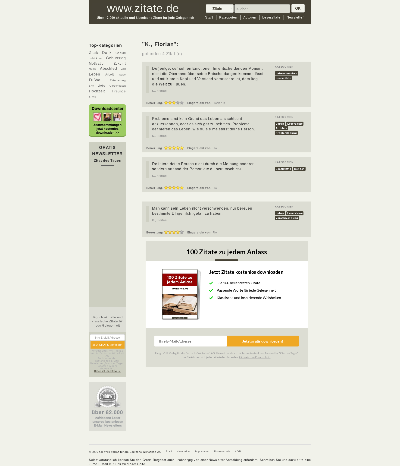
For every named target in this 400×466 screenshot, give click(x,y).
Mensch (299, 168)
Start (209, 17)
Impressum (202, 451)
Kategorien (228, 17)
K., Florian (159, 90)
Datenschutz (222, 451)
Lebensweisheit (286, 73)
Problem (281, 128)
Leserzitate (271, 17)
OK (298, 8)
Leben (280, 123)
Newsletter (295, 17)
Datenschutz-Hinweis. (107, 371)
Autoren (249, 17)
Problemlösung (286, 133)
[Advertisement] (107, 237)
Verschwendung (287, 218)
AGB (238, 451)
